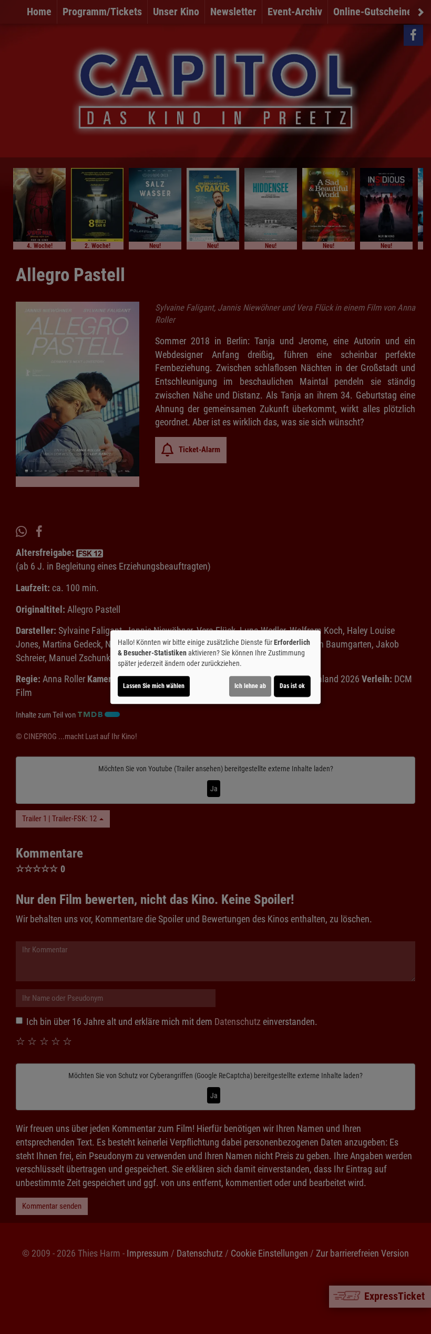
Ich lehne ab (250, 686)
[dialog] (215, 667)
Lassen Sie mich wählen (153, 686)
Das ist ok (292, 686)
